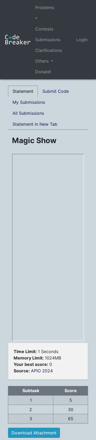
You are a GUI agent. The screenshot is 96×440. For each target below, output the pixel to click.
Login (81, 39)
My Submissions (29, 102)
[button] (48, 18)
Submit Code (55, 91)
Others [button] (42, 61)
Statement (23, 91)
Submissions (47, 39)
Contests (44, 29)
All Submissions (28, 113)
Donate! (43, 71)
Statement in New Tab (35, 124)
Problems (44, 7)
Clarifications (48, 50)
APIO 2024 (42, 370)
